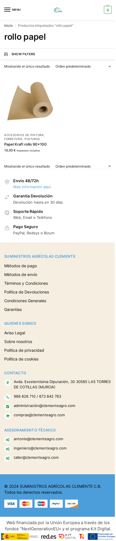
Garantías (13, 309)
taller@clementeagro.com (36, 457)
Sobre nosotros (18, 341)
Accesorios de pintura (24, 135)
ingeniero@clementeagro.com (40, 448)
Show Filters (23, 54)
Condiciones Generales (25, 300)
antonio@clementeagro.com (38, 439)
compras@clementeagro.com (39, 415)
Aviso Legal (14, 332)
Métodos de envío (20, 274)
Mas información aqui (32, 186)
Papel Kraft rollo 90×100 (25, 144)
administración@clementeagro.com (44, 406)
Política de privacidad (24, 350)
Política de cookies (21, 359)
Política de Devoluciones (26, 292)
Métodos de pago (20, 265)
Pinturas (32, 139)
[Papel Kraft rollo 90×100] (29, 101)
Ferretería (13, 139)
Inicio (8, 25)
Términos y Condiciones (26, 283)
